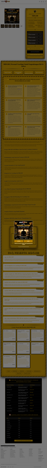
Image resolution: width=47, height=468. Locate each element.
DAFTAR (18, 241)
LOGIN (28, 241)
